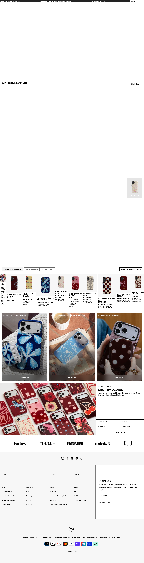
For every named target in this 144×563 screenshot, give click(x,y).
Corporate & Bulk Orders (58, 505)
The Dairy (78, 475)
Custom (11, 12)
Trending (21, 12)
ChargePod (40, 12)
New (30, 12)
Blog (75, 491)
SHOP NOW (9, 172)
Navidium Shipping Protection (60, 496)
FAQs (14, 6)
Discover (132, 12)
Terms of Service (62, 537)
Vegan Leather (106, 12)
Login (52, 487)
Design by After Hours (110, 537)
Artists (51, 12)
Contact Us (29, 487)
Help (27, 475)
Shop (4, 475)
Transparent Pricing (80, 500)
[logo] (69, 6)
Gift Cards (77, 496)
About (76, 487)
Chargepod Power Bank (10, 500)
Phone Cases (78, 12)
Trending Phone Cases (9, 496)
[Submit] (138, 502)
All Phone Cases (7, 491)
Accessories (120, 12)
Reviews (29, 505)
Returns (28, 500)
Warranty (53, 500)
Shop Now (135, 84)
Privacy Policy (45, 537)
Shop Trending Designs (131, 269)
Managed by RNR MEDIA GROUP (85, 537)
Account (53, 475)
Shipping (29, 496)
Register (53, 491)
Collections (91, 12)
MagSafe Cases (64, 12)
